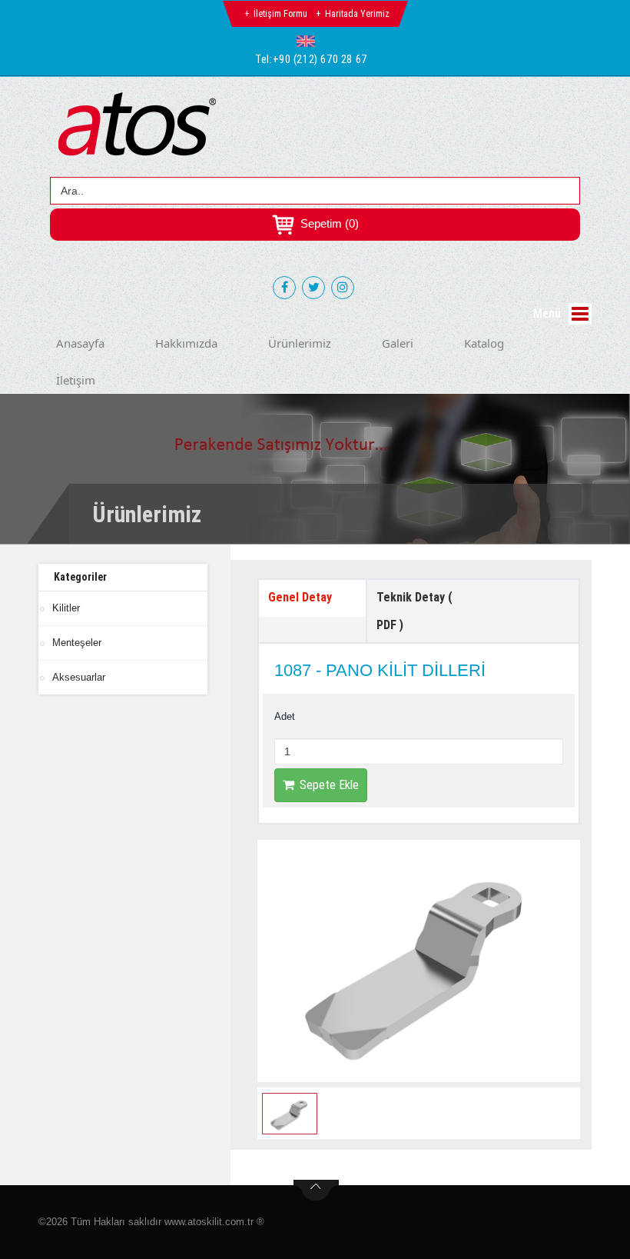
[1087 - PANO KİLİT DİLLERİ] (418, 961)
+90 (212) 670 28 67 (320, 59)
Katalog (484, 343)
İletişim (75, 380)
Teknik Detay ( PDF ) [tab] (414, 611)
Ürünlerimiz (299, 343)
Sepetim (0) (328, 223)
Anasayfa (80, 343)
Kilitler (66, 608)
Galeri (397, 343)
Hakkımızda (186, 343)
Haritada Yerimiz (357, 13)
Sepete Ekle (329, 785)
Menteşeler (76, 642)
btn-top (316, 1190)
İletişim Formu (280, 13)
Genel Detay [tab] (300, 597)
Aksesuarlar (78, 677)
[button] (309, 41)
